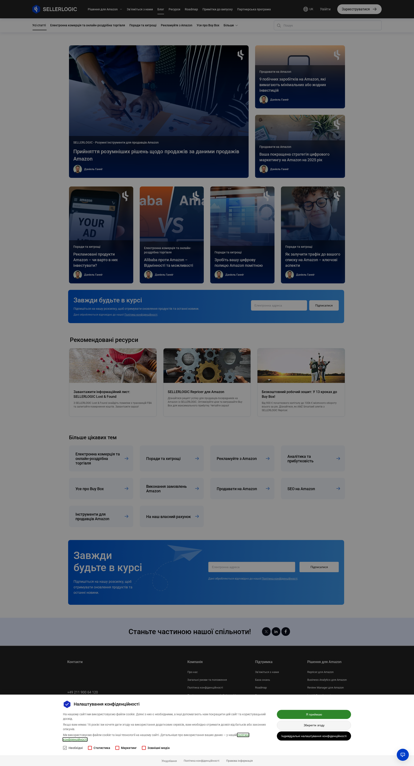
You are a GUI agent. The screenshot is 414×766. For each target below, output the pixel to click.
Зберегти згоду (314, 725)
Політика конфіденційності (201, 760)
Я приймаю (314, 714)
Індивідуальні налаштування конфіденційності (314, 736)
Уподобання (169, 761)
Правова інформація (239, 760)
